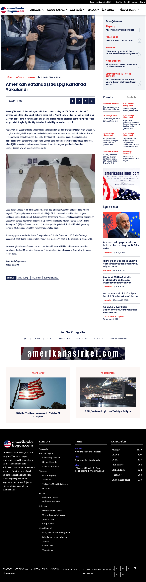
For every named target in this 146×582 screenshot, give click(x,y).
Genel (31, 78)
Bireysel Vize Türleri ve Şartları (118, 75)
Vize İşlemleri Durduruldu (119, 40)
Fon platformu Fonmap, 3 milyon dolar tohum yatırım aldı (110, 141)
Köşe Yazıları (113, 61)
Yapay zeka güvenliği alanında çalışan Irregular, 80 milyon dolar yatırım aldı (131, 124)
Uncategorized (110, 115)
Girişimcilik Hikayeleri (128, 104)
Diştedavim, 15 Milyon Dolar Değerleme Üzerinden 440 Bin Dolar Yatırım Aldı (131, 142)
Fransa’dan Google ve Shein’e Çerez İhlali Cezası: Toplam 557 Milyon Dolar (120, 263)
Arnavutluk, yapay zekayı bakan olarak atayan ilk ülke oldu (121, 245)
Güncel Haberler (111, 104)
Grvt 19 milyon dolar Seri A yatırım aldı (111, 120)
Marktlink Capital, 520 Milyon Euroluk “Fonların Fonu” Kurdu (120, 295)
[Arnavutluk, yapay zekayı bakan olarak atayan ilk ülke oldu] (121, 225)
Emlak (92, 9)
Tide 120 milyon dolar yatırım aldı (130, 110)
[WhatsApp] (92, 101)
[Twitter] (79, 101)
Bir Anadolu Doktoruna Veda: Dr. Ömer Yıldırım (121, 65)
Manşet (134, 2)
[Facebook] (72, 101)
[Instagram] (122, 568)
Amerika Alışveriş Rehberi (120, 29)
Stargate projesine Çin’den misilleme (111, 108)
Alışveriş (76, 9)
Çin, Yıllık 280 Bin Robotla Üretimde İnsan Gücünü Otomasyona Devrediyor (117, 280)
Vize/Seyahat (128, 9)
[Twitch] (135, 568)
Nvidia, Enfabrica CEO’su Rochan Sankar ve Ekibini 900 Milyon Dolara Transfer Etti (110, 159)
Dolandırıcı (36, 278)
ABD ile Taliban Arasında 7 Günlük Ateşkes (38, 415)
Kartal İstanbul (51, 278)
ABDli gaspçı (23, 278)
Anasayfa (36, 9)
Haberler (107, 253)
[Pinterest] (86, 101)
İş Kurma (108, 9)
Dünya (142, 2)
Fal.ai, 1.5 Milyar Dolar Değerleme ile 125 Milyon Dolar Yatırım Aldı (120, 309)
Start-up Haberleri (127, 152)
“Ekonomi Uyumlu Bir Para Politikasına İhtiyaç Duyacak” (122, 52)
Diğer (9, 78)
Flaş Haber (112, 37)
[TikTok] (128, 568)
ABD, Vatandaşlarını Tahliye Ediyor (108, 411)
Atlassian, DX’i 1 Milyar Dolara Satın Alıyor (131, 158)
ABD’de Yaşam (56, 9)
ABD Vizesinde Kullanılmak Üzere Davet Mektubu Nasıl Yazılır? (120, 82)
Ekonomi (110, 48)
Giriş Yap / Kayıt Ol (122, 2)
